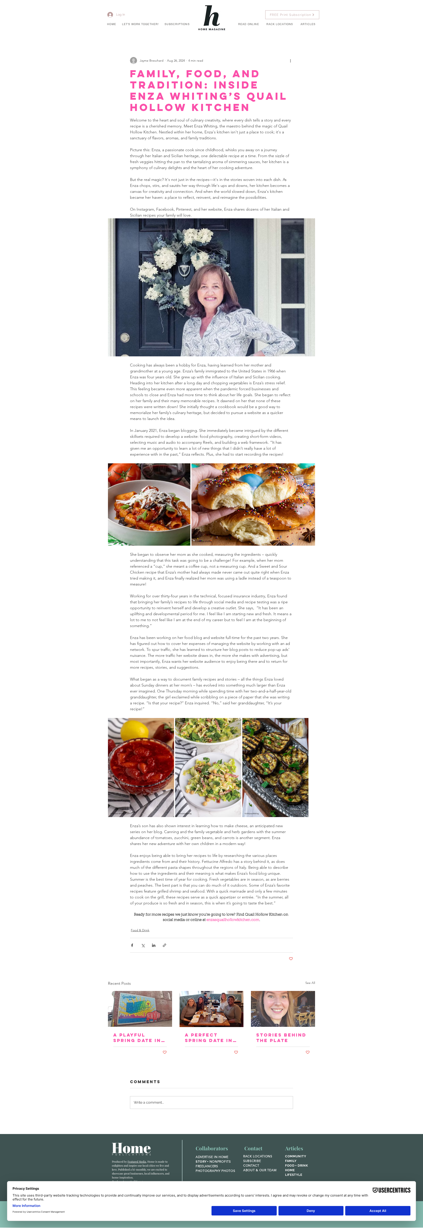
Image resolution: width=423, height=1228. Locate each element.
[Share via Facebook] (132, 945)
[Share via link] (164, 945)
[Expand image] (149, 504)
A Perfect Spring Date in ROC (209, 1037)
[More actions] (290, 60)
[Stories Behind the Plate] (283, 1009)
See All (310, 983)
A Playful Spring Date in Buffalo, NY (137, 1037)
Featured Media (137, 1161)
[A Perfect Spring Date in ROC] (212, 1009)
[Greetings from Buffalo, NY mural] (140, 1009)
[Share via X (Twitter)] (143, 945)
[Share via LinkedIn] (154, 945)
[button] (140, 24)
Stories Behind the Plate (281, 1037)
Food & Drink (140, 930)
